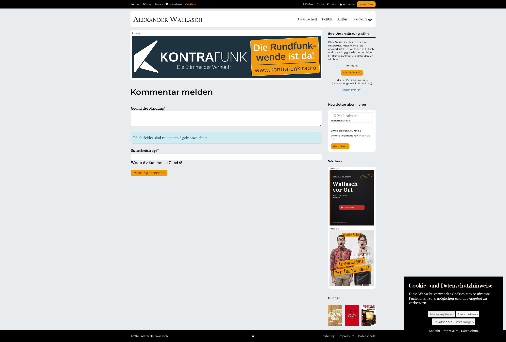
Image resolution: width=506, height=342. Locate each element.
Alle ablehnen (467, 314)
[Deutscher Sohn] (335, 315)
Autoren (135, 4)
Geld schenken (352, 72)
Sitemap (329, 336)
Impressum (346, 336)
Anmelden (349, 4)
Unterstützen (366, 4)
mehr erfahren (352, 89)
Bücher (147, 4)
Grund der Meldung (148, 108)
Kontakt (332, 4)
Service (159, 4)
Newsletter (176, 4)
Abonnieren (340, 146)
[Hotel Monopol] (352, 315)
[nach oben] (253, 336)
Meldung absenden (149, 173)
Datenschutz (367, 336)
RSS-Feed (308, 4)
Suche (320, 4)
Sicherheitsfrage (145, 151)
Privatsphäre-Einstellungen (453, 322)
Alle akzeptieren (442, 314)
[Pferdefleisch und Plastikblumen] (369, 315)
